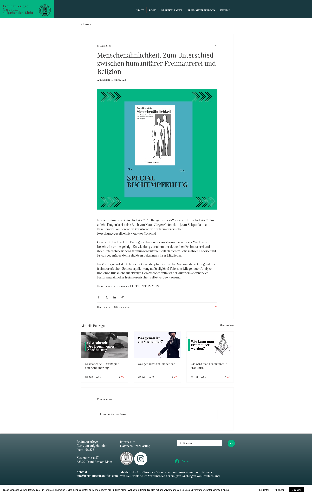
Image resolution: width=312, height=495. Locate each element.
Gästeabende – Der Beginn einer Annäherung (102, 366)
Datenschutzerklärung (135, 446)
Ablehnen (280, 489)
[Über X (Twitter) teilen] (106, 297)
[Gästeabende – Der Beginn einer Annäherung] (104, 345)
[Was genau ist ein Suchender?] (157, 345)
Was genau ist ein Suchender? (157, 364)
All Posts (86, 24)
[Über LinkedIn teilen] (114, 297)
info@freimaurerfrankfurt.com (97, 476)
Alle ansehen (227, 325)
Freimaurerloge (16, 6)
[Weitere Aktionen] (215, 46)
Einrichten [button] (264, 489)
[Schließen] (308, 489)
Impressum (127, 442)
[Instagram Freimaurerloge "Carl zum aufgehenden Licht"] (140, 458)
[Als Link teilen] (122, 297)
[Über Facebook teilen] (98, 297)
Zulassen (296, 489)
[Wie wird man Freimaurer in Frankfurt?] (210, 345)
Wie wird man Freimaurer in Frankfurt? (208, 366)
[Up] (231, 443)
